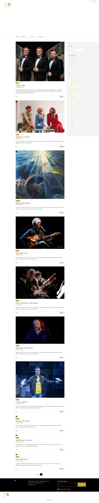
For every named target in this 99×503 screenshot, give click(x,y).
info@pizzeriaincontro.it (39, 482)
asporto (71, 76)
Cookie (34, 484)
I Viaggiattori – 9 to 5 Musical (22, 137)
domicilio (77, 84)
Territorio (72, 67)
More (16, 96)
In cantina (63, 4)
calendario (77, 78)
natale (71, 102)
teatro (79, 127)
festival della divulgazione (74, 88)
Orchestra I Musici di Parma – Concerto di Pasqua (27, 303)
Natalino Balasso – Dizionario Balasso (24, 348)
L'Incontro (72, 62)
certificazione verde (73, 82)
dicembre (71, 84)
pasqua (78, 107)
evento (71, 86)
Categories (23, 36)
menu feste (72, 100)
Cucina (71, 59)
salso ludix (72, 119)
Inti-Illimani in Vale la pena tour (23, 421)
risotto (71, 117)
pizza (71, 111)
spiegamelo (80, 125)
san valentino (72, 123)
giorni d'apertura (73, 92)
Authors (40, 36)
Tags (32, 36)
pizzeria (76, 111)
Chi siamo (38, 4)
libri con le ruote (73, 96)
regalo (71, 115)
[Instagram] (76, 1)
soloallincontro (72, 125)
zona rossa (79, 129)
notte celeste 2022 (78, 102)
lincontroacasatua (73, 98)
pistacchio (78, 109)
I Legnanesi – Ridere (20, 85)
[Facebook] (74, 1)
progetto (71, 113)
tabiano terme (72, 127)
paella (71, 103)
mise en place (79, 100)
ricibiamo (76, 115)
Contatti (79, 4)
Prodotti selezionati (47, 4)
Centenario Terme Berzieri (74, 80)
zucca (71, 131)
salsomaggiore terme (74, 121)
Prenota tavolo (93, 1)
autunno (71, 78)
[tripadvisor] (79, 1)
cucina (81, 82)
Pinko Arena (72, 109)
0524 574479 (85, 1)
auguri (76, 76)
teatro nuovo (72, 129)
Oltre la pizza (71, 4)
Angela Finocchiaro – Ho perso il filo (24, 440)
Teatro (71, 64)
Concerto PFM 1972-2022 (21, 459)
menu (79, 98)
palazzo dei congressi (74, 105)
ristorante (76, 117)
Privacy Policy (30, 484)
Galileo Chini (72, 90)
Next (37, 474)
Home (32, 4)
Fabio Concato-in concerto (22, 253)
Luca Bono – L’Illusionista (21, 402)
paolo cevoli (72, 107)
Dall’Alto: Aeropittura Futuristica (23, 203)
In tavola (56, 4)
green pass (72, 94)
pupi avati (77, 113)
